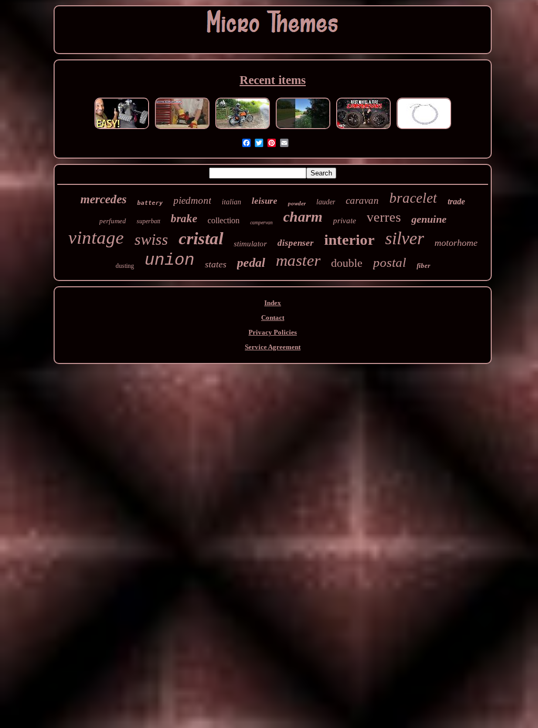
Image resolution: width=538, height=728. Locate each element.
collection (224, 220)
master (298, 260)
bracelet (413, 198)
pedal (251, 262)
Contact (272, 317)
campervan (261, 222)
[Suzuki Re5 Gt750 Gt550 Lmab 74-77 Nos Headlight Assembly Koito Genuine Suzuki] (242, 129)
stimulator (250, 244)
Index (272, 303)
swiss (151, 239)
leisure (264, 201)
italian (231, 202)
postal (389, 262)
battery (150, 203)
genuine (429, 219)
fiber (423, 265)
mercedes (103, 199)
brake (184, 218)
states (215, 264)
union (169, 260)
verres (384, 217)
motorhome (456, 242)
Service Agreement (273, 347)
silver (404, 238)
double (347, 262)
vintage (96, 237)
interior (349, 239)
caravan (362, 200)
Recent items (273, 80)
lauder (325, 202)
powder (297, 203)
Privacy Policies (273, 332)
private (344, 220)
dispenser (295, 243)
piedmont (192, 200)
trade (456, 201)
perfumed (112, 221)
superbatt (148, 221)
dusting (125, 265)
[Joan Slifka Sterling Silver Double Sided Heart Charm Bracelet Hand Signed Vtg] (424, 129)
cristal (201, 238)
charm (303, 217)
